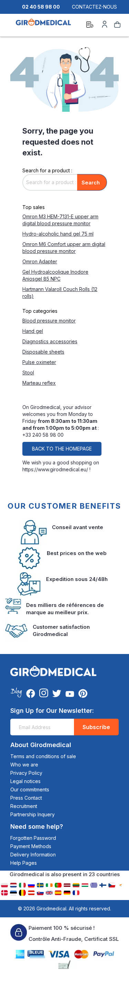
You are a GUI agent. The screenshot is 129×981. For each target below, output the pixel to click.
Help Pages (23, 863)
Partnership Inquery (32, 814)
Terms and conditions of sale (43, 756)
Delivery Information (33, 854)
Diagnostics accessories (49, 341)
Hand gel (32, 331)
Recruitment (23, 806)
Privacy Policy (26, 773)
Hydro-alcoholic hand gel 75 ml (58, 234)
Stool (28, 372)
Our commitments (29, 789)
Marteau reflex (39, 383)
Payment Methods (30, 846)
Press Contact (26, 798)
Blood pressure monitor (49, 321)
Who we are (24, 764)
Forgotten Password (33, 838)
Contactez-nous (94, 7)
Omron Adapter (39, 261)
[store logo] (43, 26)
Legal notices (25, 781)
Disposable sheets (43, 352)
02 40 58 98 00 (41, 7)
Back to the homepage (62, 449)
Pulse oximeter (39, 362)
